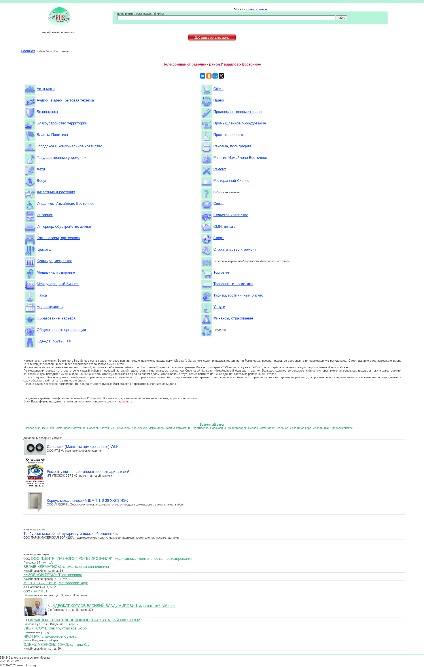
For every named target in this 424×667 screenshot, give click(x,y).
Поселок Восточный (100, 428)
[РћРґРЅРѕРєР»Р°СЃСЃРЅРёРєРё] (209, 76)
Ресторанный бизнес (231, 180)
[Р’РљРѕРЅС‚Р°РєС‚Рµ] (202, 76)
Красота (44, 249)
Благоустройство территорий (62, 123)
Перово (253, 428)
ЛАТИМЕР (39, 591)
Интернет (45, 215)
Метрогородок (237, 428)
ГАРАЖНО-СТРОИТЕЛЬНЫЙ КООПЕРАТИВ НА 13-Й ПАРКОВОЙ (84, 620)
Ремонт (219, 169)
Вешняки (48, 428)
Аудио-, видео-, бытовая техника (65, 100)
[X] (221, 76)
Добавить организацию (212, 37)
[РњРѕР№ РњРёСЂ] (215, 76)
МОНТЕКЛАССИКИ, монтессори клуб (55, 583)
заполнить (125, 401)
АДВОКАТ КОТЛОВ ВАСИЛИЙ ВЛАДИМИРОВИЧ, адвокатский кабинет (114, 605)
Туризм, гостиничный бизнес (238, 295)
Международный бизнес (58, 284)
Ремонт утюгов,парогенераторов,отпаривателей (88, 471)
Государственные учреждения (63, 157)
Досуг (42, 180)
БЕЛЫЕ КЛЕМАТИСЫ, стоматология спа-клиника (66, 566)
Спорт (218, 238)
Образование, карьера (56, 318)
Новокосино (218, 428)
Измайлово (156, 428)
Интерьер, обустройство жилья (64, 226)
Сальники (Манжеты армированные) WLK (83, 446)
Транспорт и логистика (233, 284)
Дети (41, 169)
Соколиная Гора (300, 428)
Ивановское (139, 428)
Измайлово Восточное (70, 428)
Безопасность (49, 111)
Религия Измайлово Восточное (240, 157)
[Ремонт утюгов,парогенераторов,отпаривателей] (35, 487)
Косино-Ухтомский (177, 428)
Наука (42, 295)
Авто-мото (46, 88)
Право (218, 100)
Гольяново (123, 428)
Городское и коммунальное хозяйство (69, 146)
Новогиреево (199, 428)
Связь (218, 203)
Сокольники (321, 428)
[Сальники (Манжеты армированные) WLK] (35, 454)
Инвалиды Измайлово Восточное (65, 203)
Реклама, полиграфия (232, 146)
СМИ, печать (224, 226)
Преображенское (341, 428)
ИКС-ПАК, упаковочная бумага (49, 636)
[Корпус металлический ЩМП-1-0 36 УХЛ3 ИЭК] (35, 511)
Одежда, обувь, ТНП (54, 341)
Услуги (219, 306)
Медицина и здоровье (56, 272)
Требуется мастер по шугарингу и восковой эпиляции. (70, 533)
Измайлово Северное (274, 428)
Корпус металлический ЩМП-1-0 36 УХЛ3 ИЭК (87, 500)
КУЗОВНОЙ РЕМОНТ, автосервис (52, 575)
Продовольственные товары (237, 111)
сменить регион (256, 9)
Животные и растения (56, 192)
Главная (28, 51)
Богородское (31, 428)
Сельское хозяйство (230, 215)
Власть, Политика (52, 134)
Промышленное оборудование (239, 123)
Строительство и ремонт (234, 249)
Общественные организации (61, 329)
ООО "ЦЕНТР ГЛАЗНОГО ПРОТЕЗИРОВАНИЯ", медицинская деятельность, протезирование (111, 558)
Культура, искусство (54, 261)
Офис (218, 88)
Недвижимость (50, 306)
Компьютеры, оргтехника (58, 238)
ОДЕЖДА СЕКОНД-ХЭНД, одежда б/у (56, 644)
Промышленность (228, 134)
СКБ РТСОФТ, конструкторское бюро (55, 628)
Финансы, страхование (233, 318)
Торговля (221, 272)
